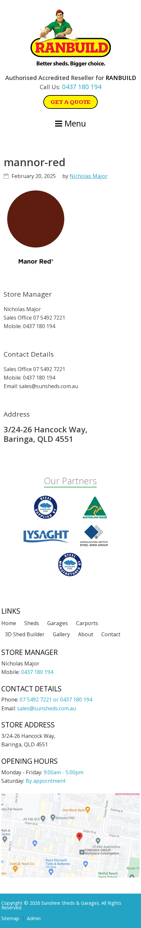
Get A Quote (70, 102)
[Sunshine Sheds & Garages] (70, 65)
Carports (87, 623)
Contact (110, 634)
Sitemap (10, 918)
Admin (34, 918)
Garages (57, 623)
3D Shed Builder (25, 634)
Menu (74, 123)
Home (8, 623)
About (85, 634)
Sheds (31, 623)
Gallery (61, 634)
